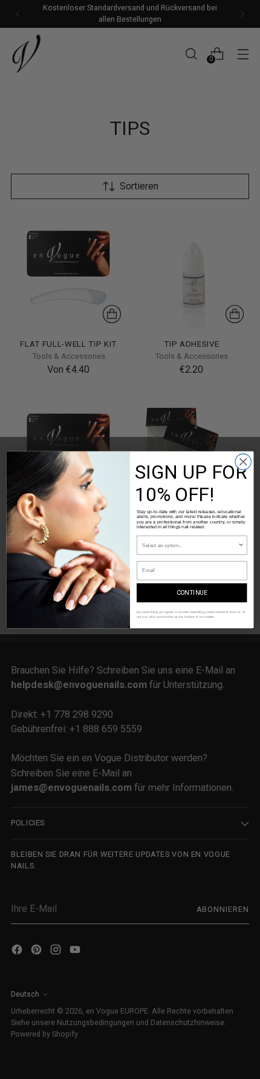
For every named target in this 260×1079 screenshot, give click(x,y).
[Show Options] (241, 545)
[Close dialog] (243, 461)
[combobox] (190, 545)
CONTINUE (192, 593)
